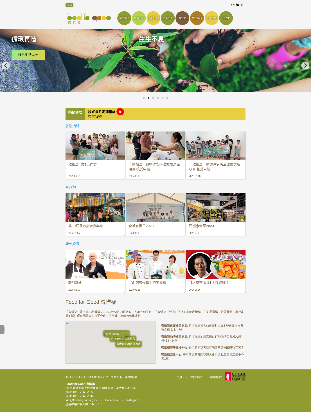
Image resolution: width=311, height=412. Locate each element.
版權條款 (216, 377)
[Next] (305, 65)
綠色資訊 (72, 244)
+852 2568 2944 (83, 396)
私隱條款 (196, 377)
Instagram (132, 400)
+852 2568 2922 (83, 392)
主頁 (179, 377)
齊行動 (71, 187)
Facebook (111, 400)
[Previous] (6, 65)
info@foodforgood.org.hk (81, 400)
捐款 (69, 4)
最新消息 (72, 125)
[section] (155, 114)
